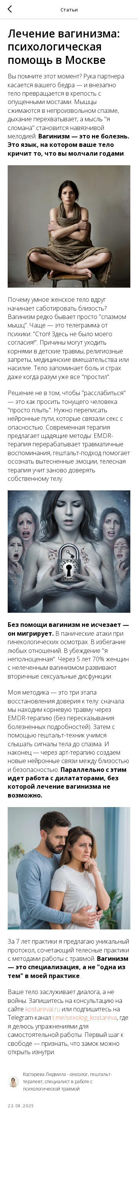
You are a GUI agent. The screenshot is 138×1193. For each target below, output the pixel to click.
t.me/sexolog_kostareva (85, 1017)
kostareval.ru (42, 1009)
